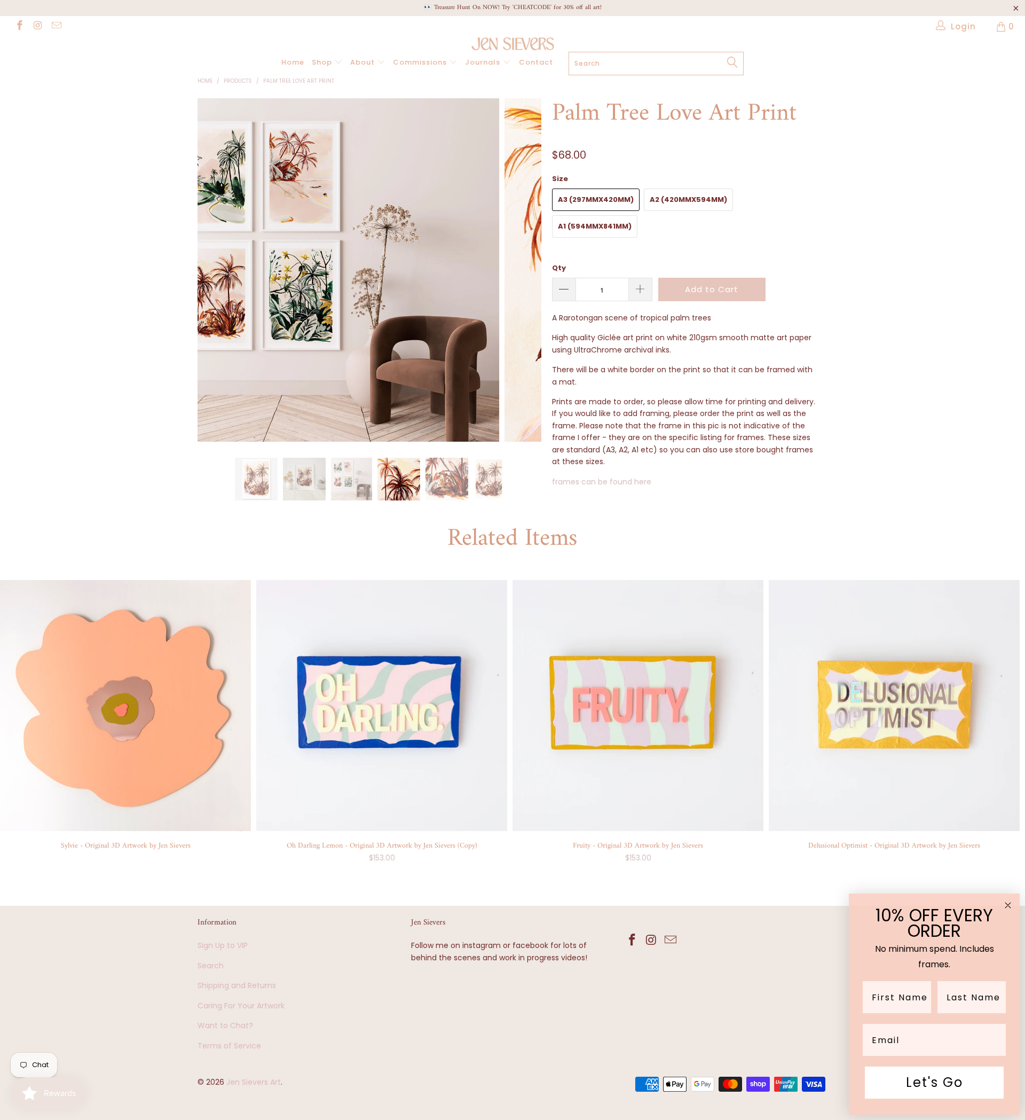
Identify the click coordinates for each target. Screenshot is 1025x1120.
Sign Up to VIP (223, 945)
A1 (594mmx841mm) (595, 226)
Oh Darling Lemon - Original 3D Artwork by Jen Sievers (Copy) (381, 705)
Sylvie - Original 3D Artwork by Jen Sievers (125, 705)
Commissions (421, 62)
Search (211, 965)
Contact (536, 62)
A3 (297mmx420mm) (596, 199)
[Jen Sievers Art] (512, 43)
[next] (523, 278)
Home (292, 62)
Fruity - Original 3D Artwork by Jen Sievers (637, 705)
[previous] (216, 278)
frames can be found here (601, 481)
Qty (559, 268)
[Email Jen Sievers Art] (55, 26)
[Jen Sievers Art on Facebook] (19, 26)
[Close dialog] (1008, 905)
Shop (323, 62)
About (363, 62)
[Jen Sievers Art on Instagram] (37, 26)
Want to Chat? (225, 1025)
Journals (483, 62)
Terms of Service (229, 1045)
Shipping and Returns (237, 985)
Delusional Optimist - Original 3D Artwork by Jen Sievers (894, 705)
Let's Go (934, 1082)
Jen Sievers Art (253, 1082)
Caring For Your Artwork (241, 1005)
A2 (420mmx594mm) (688, 199)
